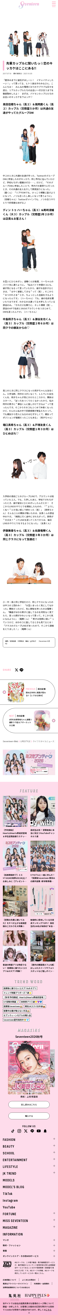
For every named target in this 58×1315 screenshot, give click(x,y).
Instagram (10, 1200)
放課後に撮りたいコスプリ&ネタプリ (20, 988)
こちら (49, 1309)
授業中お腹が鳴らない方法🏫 (17, 1010)
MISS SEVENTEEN (15, 1221)
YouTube (9, 1207)
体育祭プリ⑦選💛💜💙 (31, 1001)
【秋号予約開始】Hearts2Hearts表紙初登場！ (24, 997)
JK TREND (9, 1173)
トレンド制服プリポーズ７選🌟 (17, 992)
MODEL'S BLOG (13, 1187)
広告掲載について (9, 1280)
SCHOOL (9, 1153)
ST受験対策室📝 (11, 1001)
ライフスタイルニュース (43, 741)
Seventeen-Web (10, 741)
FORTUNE (9, 1214)
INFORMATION (13, 1234)
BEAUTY (8, 1146)
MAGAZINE (10, 1227)
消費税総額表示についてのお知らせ (16, 1287)
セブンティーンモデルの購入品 (17, 1015)
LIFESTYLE (25, 741)
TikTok (8, 1194)
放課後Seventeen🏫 (13, 1006)
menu (53, 6)
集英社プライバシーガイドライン (15, 1283)
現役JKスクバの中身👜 (35, 1006)
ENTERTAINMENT (15, 1160)
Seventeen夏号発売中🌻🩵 (16, 1019)
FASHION (9, 1140)
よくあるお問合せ (29, 1280)
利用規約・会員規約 (41, 1283)
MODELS (9, 1180)
